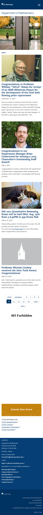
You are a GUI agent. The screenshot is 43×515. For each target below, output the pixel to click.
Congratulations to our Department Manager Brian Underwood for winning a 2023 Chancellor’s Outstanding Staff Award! (19, 156)
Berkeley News (7, 474)
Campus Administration (10, 472)
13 (24, 301)
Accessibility (37, 500)
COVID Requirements (10, 422)
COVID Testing (8, 424)
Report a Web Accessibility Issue (13, 463)
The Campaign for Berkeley (11, 477)
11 (14, 301)
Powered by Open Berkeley (32, 498)
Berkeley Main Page (9, 469)
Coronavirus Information (11, 427)
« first (10, 297)
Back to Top (37, 512)
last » (23, 306)
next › (37, 301)
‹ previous (18, 297)
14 (29, 301)
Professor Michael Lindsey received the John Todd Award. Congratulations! (19, 270)
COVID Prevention (9, 430)
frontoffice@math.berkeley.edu (13, 457)
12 (19, 301)
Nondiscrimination (35, 503)
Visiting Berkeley (8, 479)
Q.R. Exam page (17, 229)
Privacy (38, 505)
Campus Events (7, 482)
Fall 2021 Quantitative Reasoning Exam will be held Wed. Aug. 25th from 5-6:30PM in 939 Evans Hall (21, 214)
